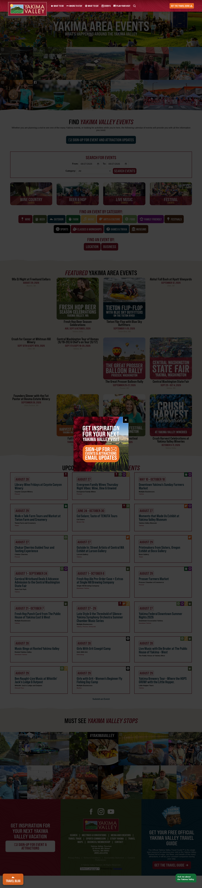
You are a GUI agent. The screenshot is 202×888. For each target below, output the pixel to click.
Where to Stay (75, 5)
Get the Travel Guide (180, 5)
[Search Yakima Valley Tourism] (134, 5)
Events (107, 5)
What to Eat (93, 5)
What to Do (58, 5)
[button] (186, 878)
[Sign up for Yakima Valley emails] (101, 444)
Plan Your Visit (123, 5)
